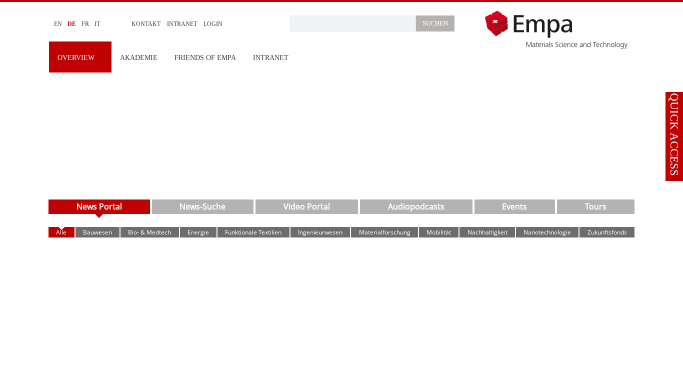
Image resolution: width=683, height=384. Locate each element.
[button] (674, 83)
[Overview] (341, 133)
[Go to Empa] (559, 30)
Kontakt (147, 24)
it (99, 24)
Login (217, 24)
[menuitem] (80, 57)
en (58, 24)
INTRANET (184, 24)
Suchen (435, 23)
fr (86, 24)
